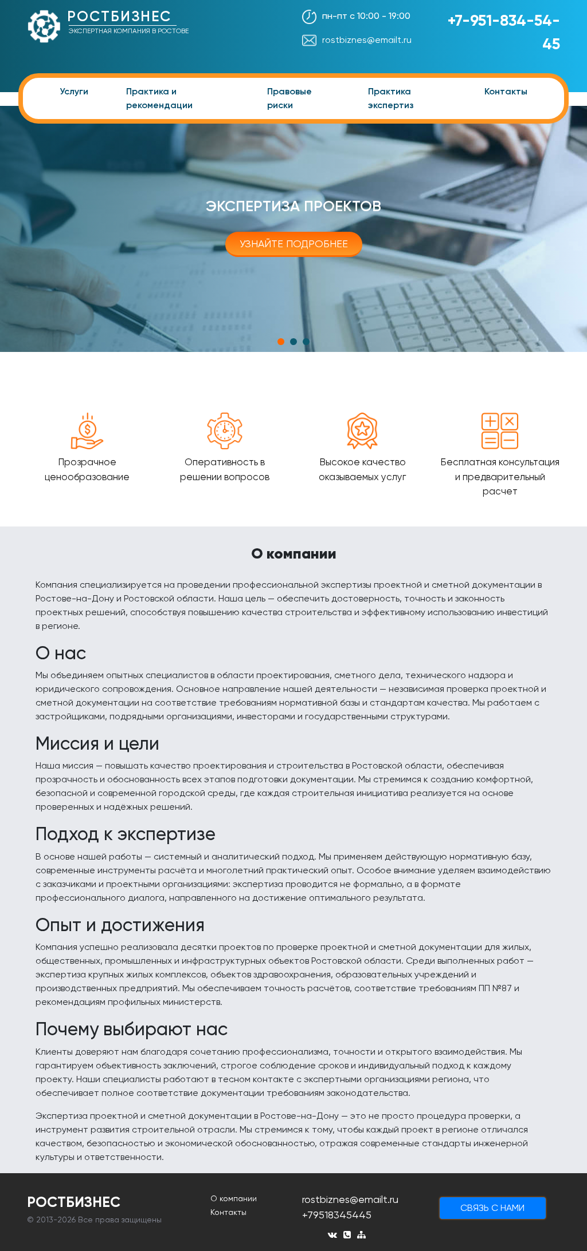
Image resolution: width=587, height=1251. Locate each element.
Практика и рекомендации (159, 98)
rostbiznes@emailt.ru (367, 39)
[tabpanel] (293, 229)
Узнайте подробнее (294, 243)
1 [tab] (280, 341)
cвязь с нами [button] (492, 1207)
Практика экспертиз (391, 98)
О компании (233, 1198)
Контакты (505, 91)
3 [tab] (306, 341)
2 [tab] (293, 341)
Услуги (74, 91)
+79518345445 (336, 1215)
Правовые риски (289, 98)
